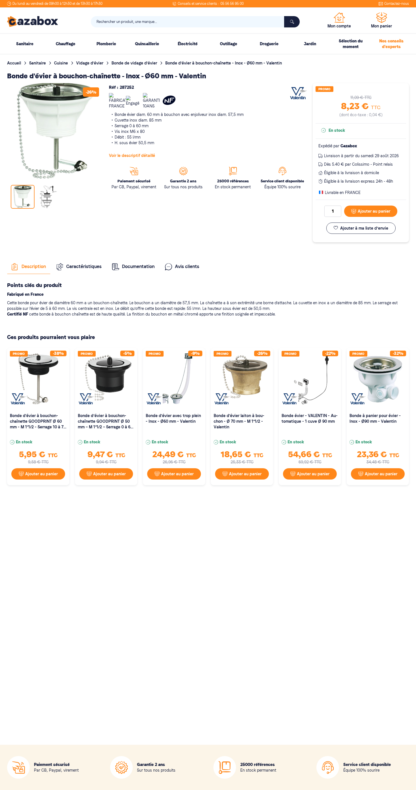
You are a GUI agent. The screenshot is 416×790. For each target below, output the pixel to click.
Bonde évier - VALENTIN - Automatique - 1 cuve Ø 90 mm (310, 418)
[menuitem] (24, 44)
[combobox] (195, 21)
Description (34, 266)
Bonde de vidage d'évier (134, 63)
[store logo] (32, 21)
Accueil (14, 63)
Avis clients (187, 266)
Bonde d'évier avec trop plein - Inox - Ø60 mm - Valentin (173, 418)
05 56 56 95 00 (232, 4)
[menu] (208, 44)
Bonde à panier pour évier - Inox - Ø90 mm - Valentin (375, 418)
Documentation (138, 266)
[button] (48, 196)
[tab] (28, 266)
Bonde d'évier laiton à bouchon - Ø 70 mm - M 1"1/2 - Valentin (239, 421)
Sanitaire (38, 63)
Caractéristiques (84, 266)
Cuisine (61, 63)
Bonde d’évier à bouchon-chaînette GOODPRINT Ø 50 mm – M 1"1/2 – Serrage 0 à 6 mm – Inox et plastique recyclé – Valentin (105, 421)
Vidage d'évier (90, 63)
